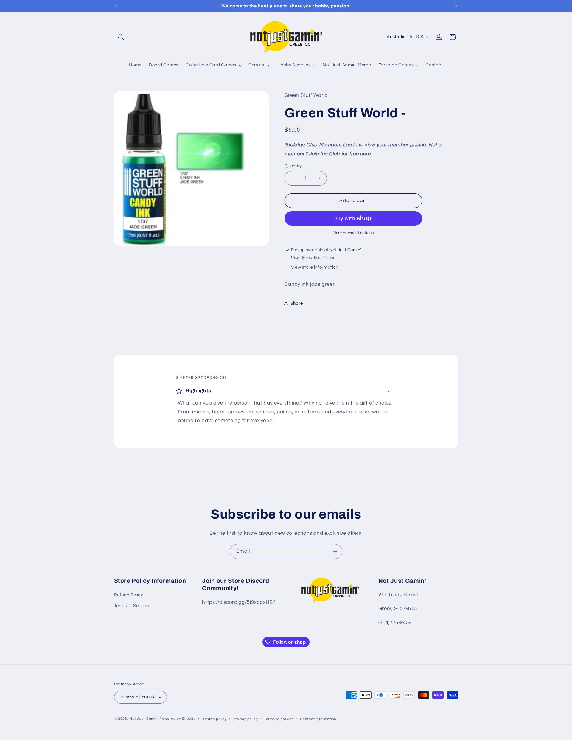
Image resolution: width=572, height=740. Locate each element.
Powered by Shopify (177, 718)
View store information (314, 267)
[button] (121, 37)
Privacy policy (245, 719)
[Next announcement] (456, 6)
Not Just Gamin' (143, 718)
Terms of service (279, 719)
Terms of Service (131, 606)
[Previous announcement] (115, 6)
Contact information (318, 719)
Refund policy (214, 719)
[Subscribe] (335, 551)
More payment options (353, 233)
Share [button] (296, 303)
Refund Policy (128, 595)
